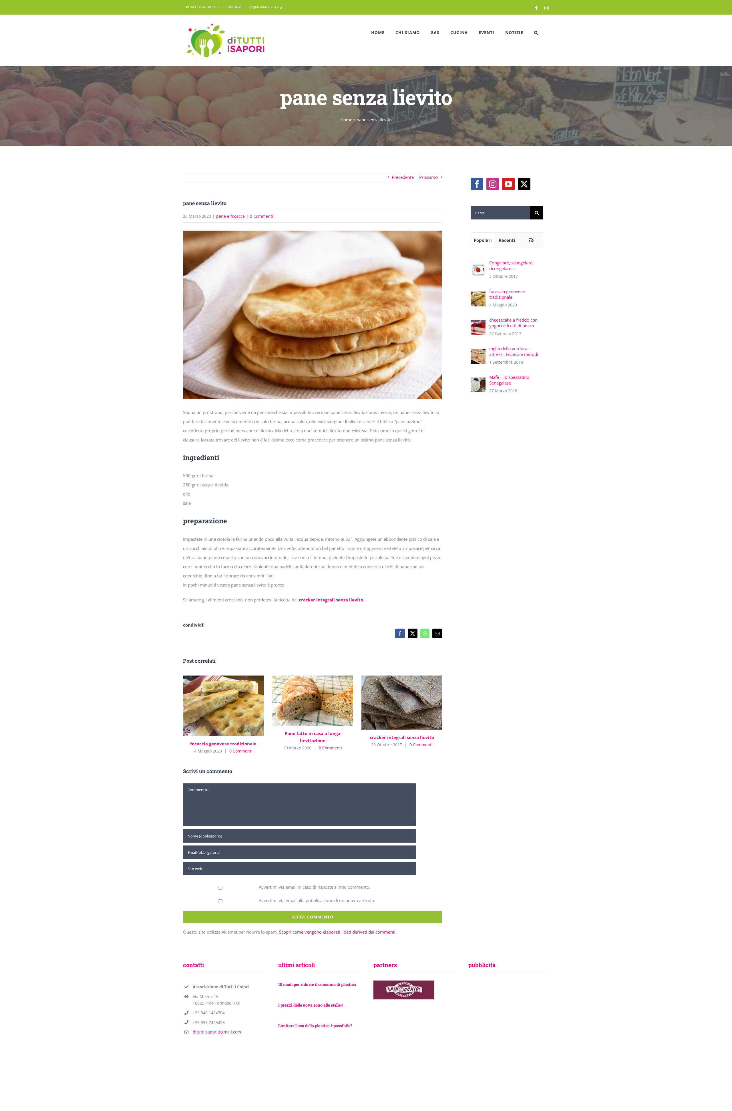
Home (346, 119)
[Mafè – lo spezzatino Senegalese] (478, 382)
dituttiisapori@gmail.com (217, 1032)
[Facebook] (477, 184)
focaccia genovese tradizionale (214, 705)
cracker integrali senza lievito (331, 600)
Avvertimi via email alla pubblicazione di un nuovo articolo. (317, 900)
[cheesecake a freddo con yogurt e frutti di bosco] (478, 325)
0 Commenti (261, 216)
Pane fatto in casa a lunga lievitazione (304, 700)
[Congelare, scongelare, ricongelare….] (478, 267)
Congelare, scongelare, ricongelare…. (511, 265)
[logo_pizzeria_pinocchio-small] (403, 982)
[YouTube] (508, 184)
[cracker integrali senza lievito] (401, 703)
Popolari (483, 240)
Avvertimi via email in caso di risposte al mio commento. (314, 887)
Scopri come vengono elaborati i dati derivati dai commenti (337, 932)
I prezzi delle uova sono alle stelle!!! (310, 1005)
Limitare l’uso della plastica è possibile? (315, 1025)
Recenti (507, 240)
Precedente (403, 177)
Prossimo (428, 177)
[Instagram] (492, 184)
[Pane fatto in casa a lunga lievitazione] (312, 701)
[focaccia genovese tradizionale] (223, 706)
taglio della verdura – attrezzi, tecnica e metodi (513, 351)
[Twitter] (524, 184)
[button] (536, 33)
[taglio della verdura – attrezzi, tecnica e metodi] (478, 353)
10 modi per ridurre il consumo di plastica (317, 984)
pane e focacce (230, 216)
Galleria (231, 705)
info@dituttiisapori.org (264, 7)
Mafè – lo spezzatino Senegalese (509, 380)
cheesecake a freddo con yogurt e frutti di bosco (513, 322)
